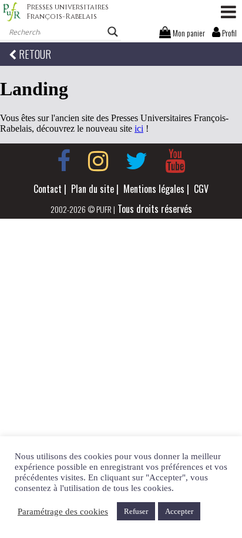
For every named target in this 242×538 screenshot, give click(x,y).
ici (139, 128)
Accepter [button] (179, 511)
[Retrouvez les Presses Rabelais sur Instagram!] (98, 161)
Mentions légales (153, 189)
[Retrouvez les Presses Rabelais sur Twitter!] (136, 161)
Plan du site (92, 189)
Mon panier (188, 32)
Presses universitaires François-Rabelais (67, 11)
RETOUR (33, 54)
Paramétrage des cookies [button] (63, 511)
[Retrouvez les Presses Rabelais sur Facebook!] (63, 161)
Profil (228, 32)
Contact (47, 189)
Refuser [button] (136, 511)
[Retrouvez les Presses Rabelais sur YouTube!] (175, 161)
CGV (201, 189)
